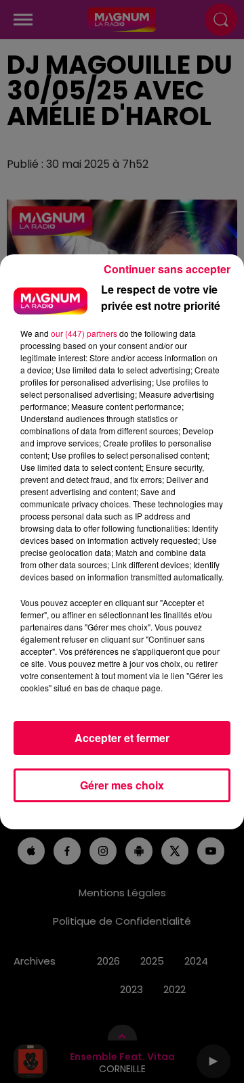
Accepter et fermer (122, 737)
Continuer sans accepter (167, 269)
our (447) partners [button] (84, 333)
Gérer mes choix (122, 785)
